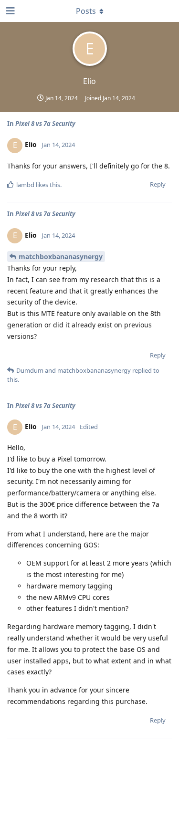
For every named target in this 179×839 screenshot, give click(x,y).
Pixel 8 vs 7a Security (45, 123)
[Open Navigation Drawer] (9, 11)
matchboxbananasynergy (61, 256)
